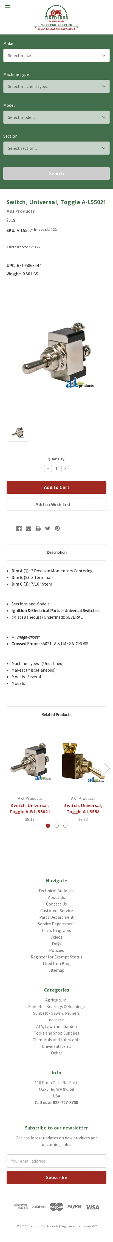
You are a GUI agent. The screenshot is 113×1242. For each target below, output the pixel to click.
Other (56, 1053)
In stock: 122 (45, 229)
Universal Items (56, 1046)
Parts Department (56, 917)
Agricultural (56, 1000)
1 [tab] (48, 826)
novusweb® (89, 1226)
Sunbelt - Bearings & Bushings (56, 1006)
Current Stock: (23, 246)
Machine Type (16, 74)
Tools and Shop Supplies (56, 1033)
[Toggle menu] (7, 7)
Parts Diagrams (56, 930)
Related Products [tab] (56, 714)
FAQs (56, 943)
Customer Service (56, 910)
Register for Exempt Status (56, 957)
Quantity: (56, 458)
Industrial (56, 1019)
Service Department (56, 923)
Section (10, 136)
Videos (56, 937)
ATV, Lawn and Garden (56, 1026)
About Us (56, 897)
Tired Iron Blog (56, 963)
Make (8, 43)
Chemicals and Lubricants (57, 1039)
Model (9, 105)
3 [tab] (65, 826)
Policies (56, 950)
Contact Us (56, 904)
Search (56, 173)
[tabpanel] (29, 776)
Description (57, 552)
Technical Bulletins (56, 890)
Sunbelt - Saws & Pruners (56, 1013)
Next (106, 767)
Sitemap (56, 970)
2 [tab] (57, 826)
